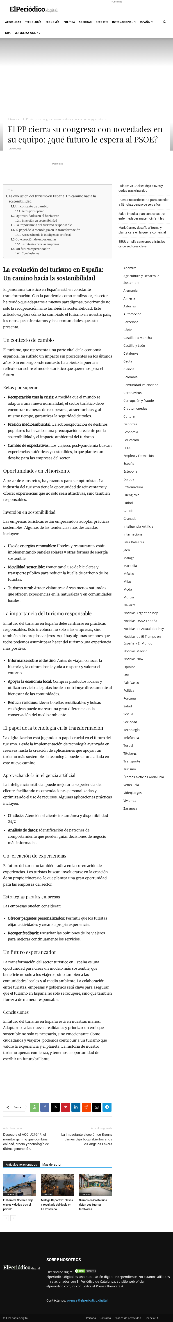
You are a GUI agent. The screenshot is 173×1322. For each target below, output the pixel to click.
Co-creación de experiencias (36, 239)
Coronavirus (132, 393)
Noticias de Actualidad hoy (143, 629)
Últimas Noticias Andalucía (143, 777)
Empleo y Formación (138, 455)
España (145, 22)
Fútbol (128, 503)
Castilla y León (134, 345)
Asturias (129, 306)
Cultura (129, 416)
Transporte (131, 761)
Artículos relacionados (21, 1164)
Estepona (130, 471)
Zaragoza (130, 808)
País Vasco (131, 682)
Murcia (128, 597)
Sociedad (85, 22)
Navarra (129, 605)
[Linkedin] (75, 1107)
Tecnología (33, 22)
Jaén (126, 550)
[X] (55, 1107)
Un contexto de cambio (31, 206)
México (128, 573)
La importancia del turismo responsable (44, 225)
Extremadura (133, 487)
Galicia (128, 511)
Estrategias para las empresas (40, 244)
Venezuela (131, 785)
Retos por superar (32, 211)
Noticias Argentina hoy (140, 613)
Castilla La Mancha (137, 337)
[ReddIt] (86, 1107)
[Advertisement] (117, 10)
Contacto (105, 1318)
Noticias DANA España (140, 621)
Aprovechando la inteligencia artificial (46, 234)
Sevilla (128, 714)
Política (69, 22)
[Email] (96, 1107)
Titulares (13, 119)
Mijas (127, 581)
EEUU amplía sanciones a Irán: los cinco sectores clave (141, 244)
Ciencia (128, 369)
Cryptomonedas (135, 408)
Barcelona (131, 322)
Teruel (128, 745)
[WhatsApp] (34, 1107)
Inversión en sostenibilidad (39, 220)
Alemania (130, 290)
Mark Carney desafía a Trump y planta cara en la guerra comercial (142, 230)
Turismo (129, 769)
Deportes (102, 22)
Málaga (128, 558)
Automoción (132, 314)
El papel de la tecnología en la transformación (48, 230)
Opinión (129, 667)
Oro (126, 675)
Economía (52, 22)
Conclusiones (30, 253)
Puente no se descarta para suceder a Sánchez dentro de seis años (143, 202)
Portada (91, 1318)
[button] (164, 22)
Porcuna (129, 698)
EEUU (127, 448)
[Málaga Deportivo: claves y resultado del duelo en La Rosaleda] (57, 1185)
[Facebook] (44, 1107)
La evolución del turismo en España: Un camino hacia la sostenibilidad (52, 198)
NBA (8, 32)
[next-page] (13, 1218)
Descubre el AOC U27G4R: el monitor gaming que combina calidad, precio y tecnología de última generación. (26, 1142)
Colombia (130, 377)
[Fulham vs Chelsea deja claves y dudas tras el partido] (19, 1185)
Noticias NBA (133, 659)
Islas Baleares (133, 542)
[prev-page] (6, 1218)
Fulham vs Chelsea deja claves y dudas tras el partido (18, 1204)
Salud (127, 706)
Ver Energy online (27, 32)
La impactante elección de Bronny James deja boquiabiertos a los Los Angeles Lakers (86, 1139)
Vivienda (129, 800)
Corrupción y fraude (138, 400)
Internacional (122, 22)
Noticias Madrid (135, 651)
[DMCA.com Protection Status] (85, 1272)
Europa (128, 479)
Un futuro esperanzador (33, 249)
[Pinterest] (65, 1107)
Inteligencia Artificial (138, 526)
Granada (130, 518)
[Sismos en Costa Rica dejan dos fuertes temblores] (95, 1185)
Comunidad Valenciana (140, 385)
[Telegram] (107, 1107)
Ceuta (127, 361)
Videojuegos (132, 793)
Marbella (130, 566)
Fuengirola (131, 495)
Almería (129, 298)
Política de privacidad (127, 1318)
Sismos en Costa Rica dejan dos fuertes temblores (93, 1204)
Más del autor (51, 1164)
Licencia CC (152, 1318)
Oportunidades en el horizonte (37, 216)
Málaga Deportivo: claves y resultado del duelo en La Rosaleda (57, 1204)
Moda (127, 589)
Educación (131, 440)
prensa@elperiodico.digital (87, 1300)
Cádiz (127, 330)
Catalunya (131, 353)
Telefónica (131, 737)
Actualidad (13, 22)
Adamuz (129, 268)
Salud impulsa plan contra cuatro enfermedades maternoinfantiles (141, 216)
